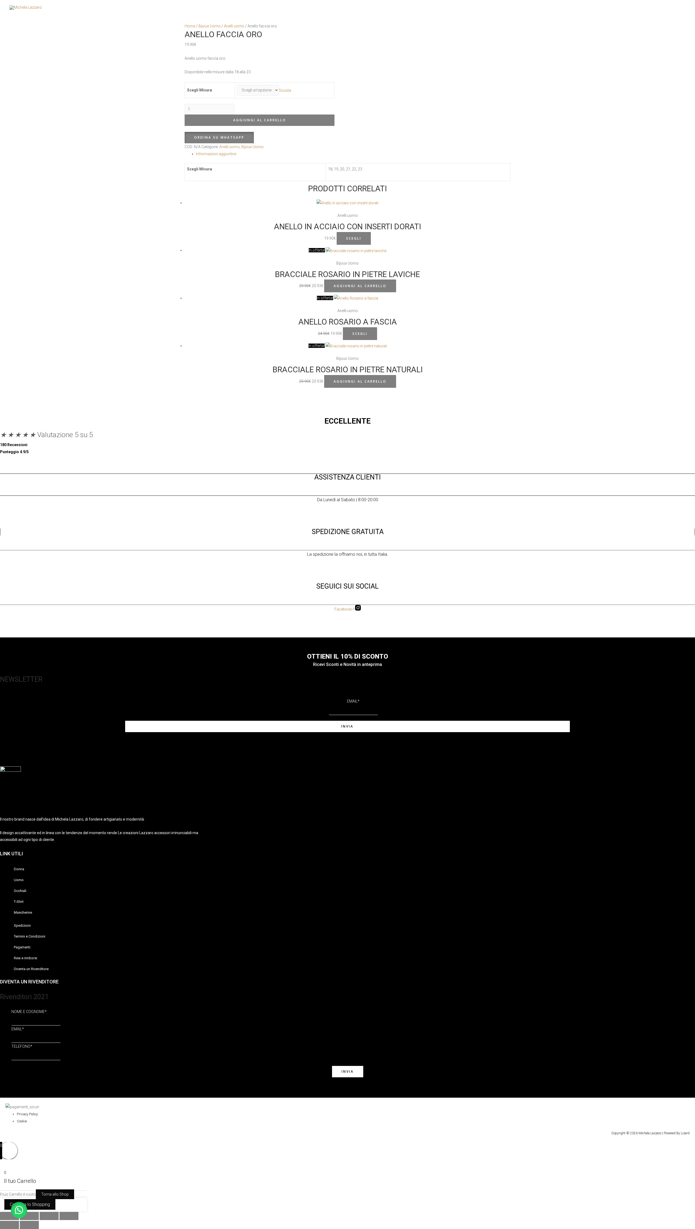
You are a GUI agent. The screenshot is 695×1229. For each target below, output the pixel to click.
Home (190, 26)
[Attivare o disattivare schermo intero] (29, 1216)
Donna (543, 7)
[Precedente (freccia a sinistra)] (9, 1225)
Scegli (353, 238)
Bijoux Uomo (209, 26)
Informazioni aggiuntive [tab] (216, 154)
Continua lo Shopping (30, 1204)
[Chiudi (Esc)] (68, 1216)
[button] (219, 137)
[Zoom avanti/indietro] (9, 1216)
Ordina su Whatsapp (219, 137)
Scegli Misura (199, 90)
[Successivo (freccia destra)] (29, 1225)
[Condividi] (49, 1216)
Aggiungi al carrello (259, 120)
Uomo (566, 7)
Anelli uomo (234, 26)
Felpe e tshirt (594, 7)
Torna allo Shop (55, 1194)
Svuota (285, 90)
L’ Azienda (625, 7)
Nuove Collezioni (656, 7)
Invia (347, 726)
